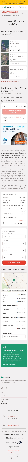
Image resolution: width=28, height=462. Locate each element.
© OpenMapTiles (10, 290)
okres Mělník (6, 14)
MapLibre (4, 290)
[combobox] (14, 337)
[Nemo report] (11, 442)
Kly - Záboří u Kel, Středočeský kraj (13, 97)
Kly (12, 14)
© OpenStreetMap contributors (18, 290)
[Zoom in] (3, 274)
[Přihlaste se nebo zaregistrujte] (26, 7)
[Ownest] (19, 442)
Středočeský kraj (13, 12)
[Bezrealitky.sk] (19, 434)
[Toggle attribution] (25, 290)
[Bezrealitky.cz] (8, 434)
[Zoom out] (3, 276)
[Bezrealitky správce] (14, 447)
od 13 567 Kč (17, 117)
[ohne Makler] (9, 438)
